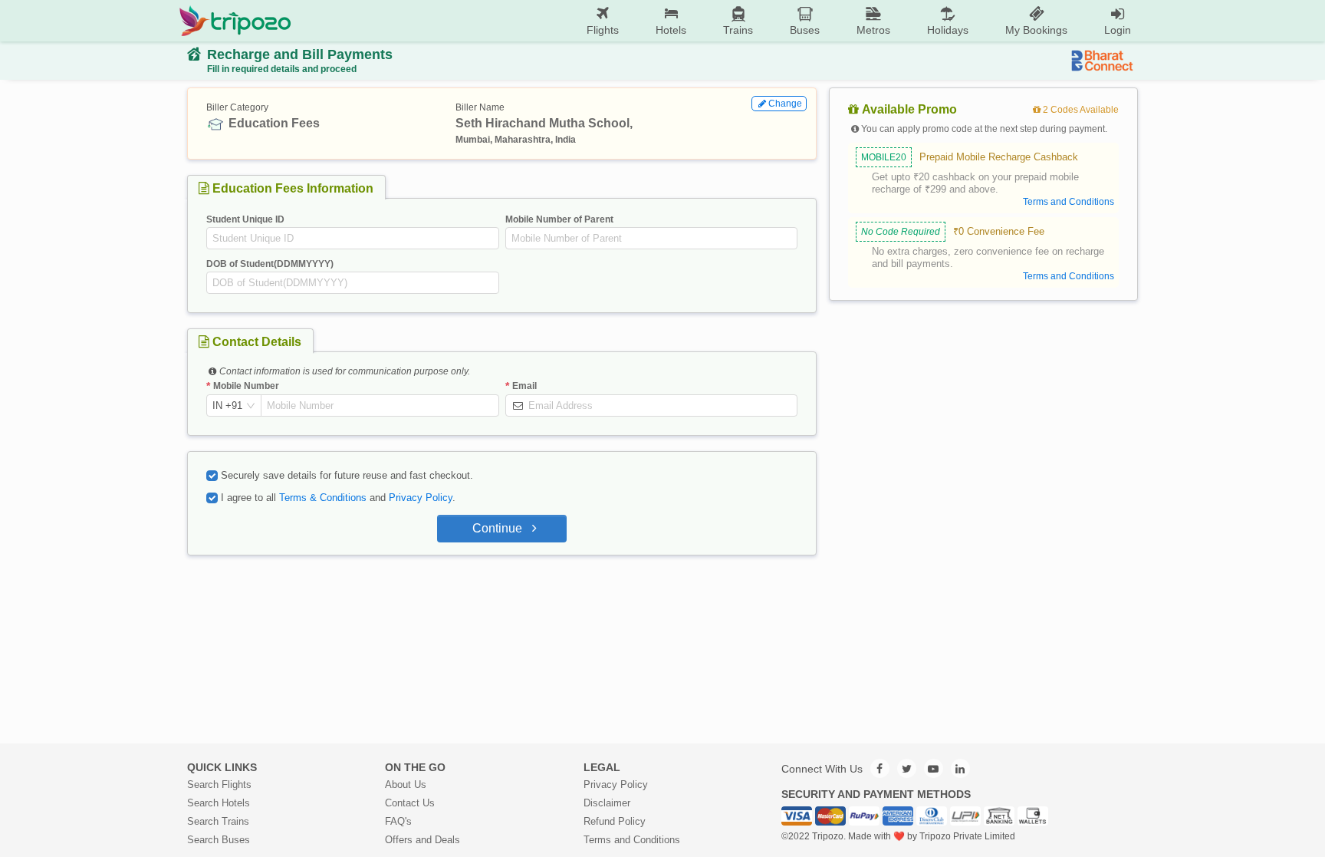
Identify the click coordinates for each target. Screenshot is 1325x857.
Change (785, 103)
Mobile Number (246, 386)
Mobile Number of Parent (559, 219)
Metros (873, 30)
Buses (805, 30)
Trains (738, 30)
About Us (405, 784)
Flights (603, 30)
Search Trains (218, 821)
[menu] (720, 20)
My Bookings (1036, 30)
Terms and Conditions (632, 839)
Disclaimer (607, 803)
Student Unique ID (245, 219)
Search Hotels (218, 803)
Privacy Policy (420, 497)
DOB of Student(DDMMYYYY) (270, 264)
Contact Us (410, 803)
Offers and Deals (422, 839)
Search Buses (218, 839)
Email (524, 386)
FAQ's (398, 821)
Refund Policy (615, 821)
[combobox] (227, 406)
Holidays (947, 30)
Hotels (671, 30)
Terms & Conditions (323, 497)
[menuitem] (602, 21)
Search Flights (219, 784)
